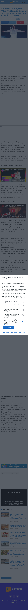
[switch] (23, 305)
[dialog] (14, 305)
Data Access (14, 332)
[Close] (25, 278)
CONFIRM (8, 327)
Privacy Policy (22, 332)
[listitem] (14, 302)
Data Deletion (6, 332)
